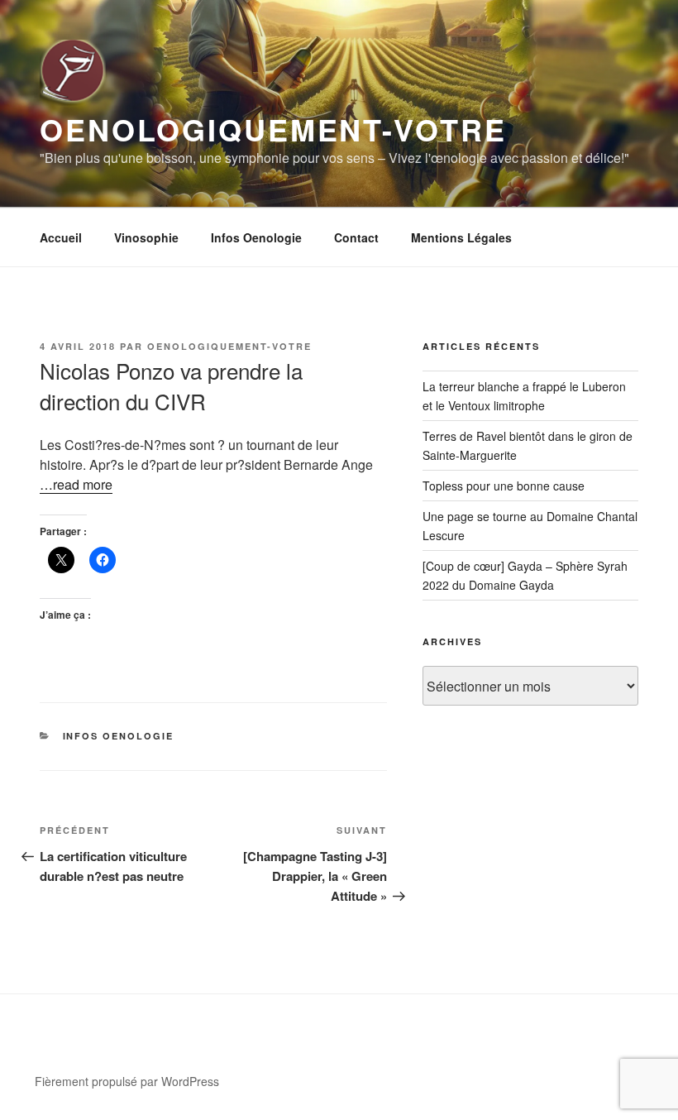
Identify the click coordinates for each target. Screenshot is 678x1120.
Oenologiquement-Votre (273, 129)
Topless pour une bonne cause (504, 485)
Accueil (61, 237)
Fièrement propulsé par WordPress (127, 1081)
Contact (356, 237)
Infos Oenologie (256, 237)
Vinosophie (146, 237)
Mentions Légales (461, 237)
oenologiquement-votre (229, 346)
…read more (76, 484)
